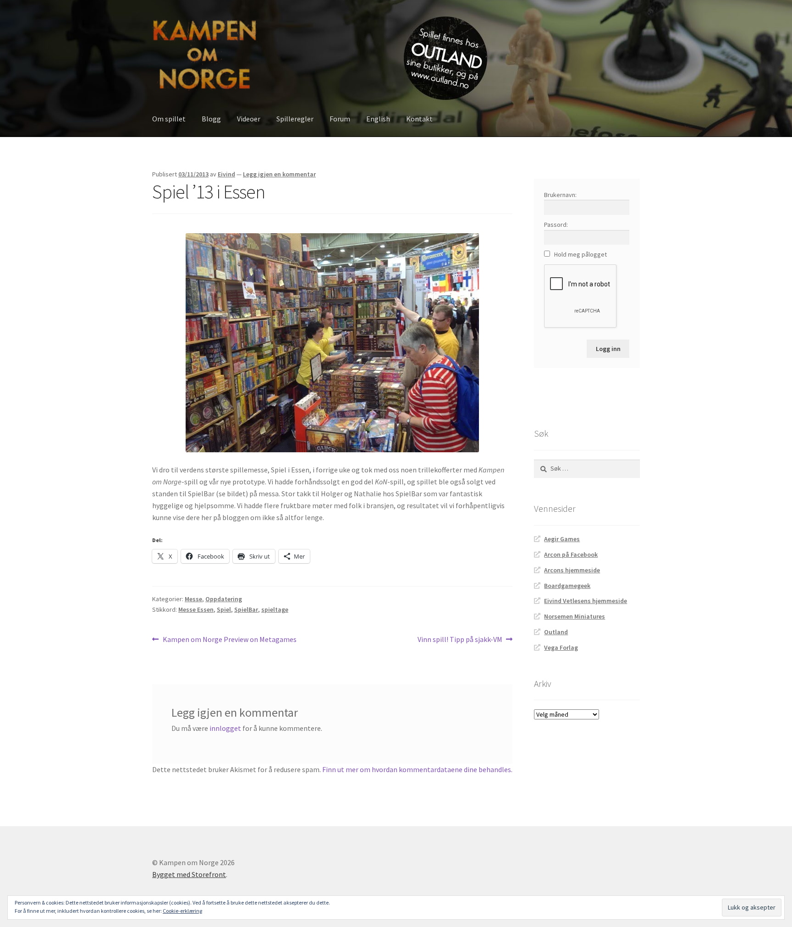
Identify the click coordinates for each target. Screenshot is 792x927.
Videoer (248, 118)
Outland (556, 632)
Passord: (556, 224)
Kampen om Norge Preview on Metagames (229, 640)
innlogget (225, 728)
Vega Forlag (561, 647)
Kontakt (419, 118)
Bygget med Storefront (189, 874)
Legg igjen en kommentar (279, 174)
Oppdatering (223, 599)
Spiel (224, 609)
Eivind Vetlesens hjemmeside (585, 601)
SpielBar (246, 609)
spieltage (274, 609)
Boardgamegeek (567, 585)
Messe (193, 599)
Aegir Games (562, 539)
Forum (340, 118)
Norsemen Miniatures (574, 616)
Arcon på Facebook (571, 554)
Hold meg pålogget (580, 254)
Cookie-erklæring (182, 910)
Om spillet (169, 118)
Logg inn (608, 349)
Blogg (211, 118)
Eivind (226, 174)
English (378, 118)
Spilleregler (295, 118)
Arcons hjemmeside (572, 570)
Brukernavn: (560, 195)
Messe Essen (196, 609)
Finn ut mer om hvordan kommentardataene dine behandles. (417, 769)
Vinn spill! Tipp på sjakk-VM (460, 640)
